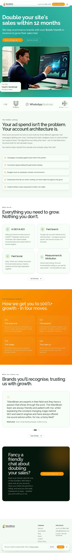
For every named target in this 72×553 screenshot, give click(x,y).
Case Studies (34, 436)
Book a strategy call (58, 4)
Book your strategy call (50, 474)
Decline (52, 547)
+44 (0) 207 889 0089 (44, 4)
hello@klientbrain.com (62, 531)
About (40, 536)
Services (40, 528)
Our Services (34, 278)
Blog (39, 533)
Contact (40, 539)
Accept (61, 547)
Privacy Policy (34, 547)
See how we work (32, 40)
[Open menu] (67, 4)
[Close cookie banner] (66, 547)
